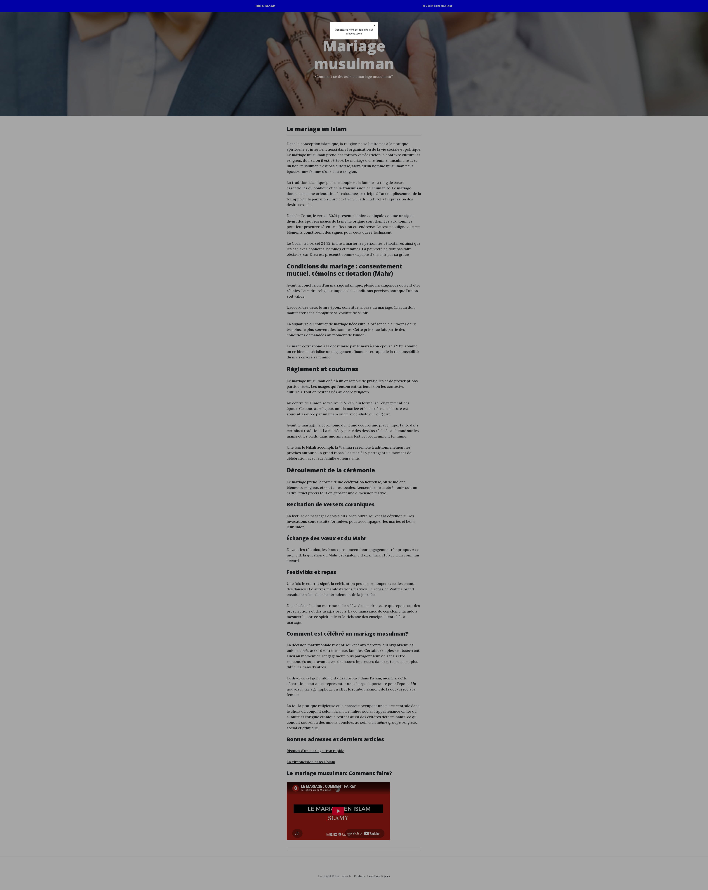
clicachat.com (354, 33)
